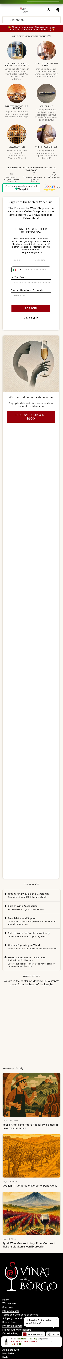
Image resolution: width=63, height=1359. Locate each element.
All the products (10, 1349)
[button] (31, 895)
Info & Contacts (10, 1311)
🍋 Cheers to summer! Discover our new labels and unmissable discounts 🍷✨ (31, 28)
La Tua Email (18, 277)
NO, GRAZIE (31, 318)
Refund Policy (10, 1322)
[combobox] (16, 270)
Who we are (9, 1303)
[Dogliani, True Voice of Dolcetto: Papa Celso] (31, 1156)
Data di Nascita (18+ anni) (27, 290)
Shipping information (13, 1318)
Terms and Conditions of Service (20, 1314)
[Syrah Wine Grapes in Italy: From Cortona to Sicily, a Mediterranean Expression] (31, 1213)
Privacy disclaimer (12, 1325)
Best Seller (8, 1353)
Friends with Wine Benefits (16, 1329)
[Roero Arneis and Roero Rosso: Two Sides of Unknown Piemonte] (31, 1095)
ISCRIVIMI (30, 308)
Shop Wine (8, 1307)
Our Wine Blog (10, 1333)
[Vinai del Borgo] (23, 10)
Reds (5, 1357)
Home (5, 1299)
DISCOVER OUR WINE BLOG (31, 416)
